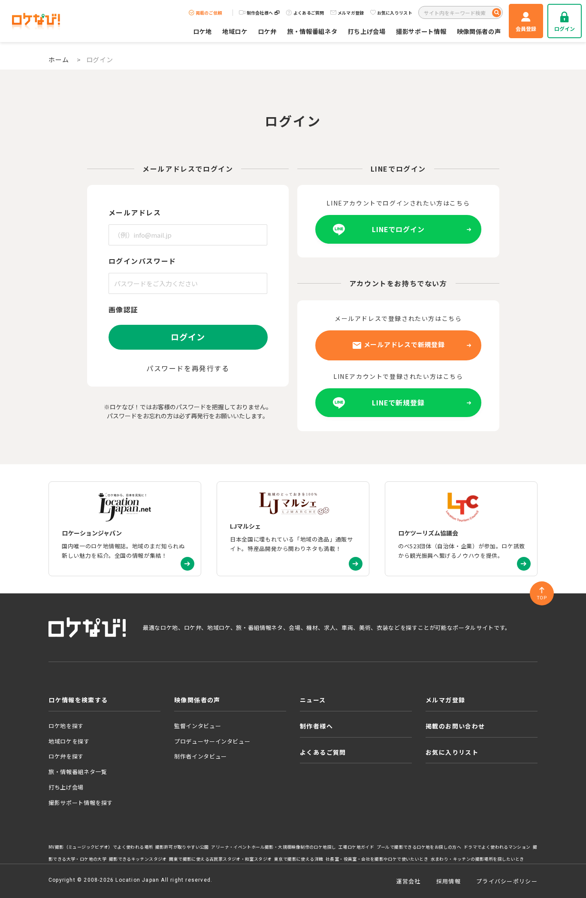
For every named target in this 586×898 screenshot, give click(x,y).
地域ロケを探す (69, 741)
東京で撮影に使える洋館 (298, 859)
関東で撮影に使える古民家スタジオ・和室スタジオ (220, 859)
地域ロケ (235, 31)
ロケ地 (202, 31)
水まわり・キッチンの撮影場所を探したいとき (477, 859)
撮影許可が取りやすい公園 (182, 847)
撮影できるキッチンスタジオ (138, 859)
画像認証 (124, 309)
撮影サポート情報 (421, 31)
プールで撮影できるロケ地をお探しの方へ (419, 847)
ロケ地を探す (66, 726)
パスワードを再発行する (188, 368)
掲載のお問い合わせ (455, 726)
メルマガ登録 (351, 12)
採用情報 (448, 881)
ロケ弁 (267, 31)
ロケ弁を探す (66, 756)
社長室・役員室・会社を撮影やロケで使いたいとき (377, 859)
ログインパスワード (142, 261)
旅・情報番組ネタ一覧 (77, 772)
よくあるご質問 (308, 12)
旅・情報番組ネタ (312, 31)
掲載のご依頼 (209, 12)
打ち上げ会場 (367, 31)
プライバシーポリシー (507, 881)
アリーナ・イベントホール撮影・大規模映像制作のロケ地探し (273, 847)
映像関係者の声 (479, 31)
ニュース (313, 699)
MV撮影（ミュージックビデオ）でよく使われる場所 (100, 847)
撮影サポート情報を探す (80, 802)
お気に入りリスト (394, 12)
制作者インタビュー (200, 756)
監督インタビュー (197, 726)
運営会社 (408, 881)
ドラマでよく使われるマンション (497, 847)
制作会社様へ (260, 12)
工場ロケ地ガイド (356, 847)
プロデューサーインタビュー (212, 741)
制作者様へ (316, 726)
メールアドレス (135, 212)
